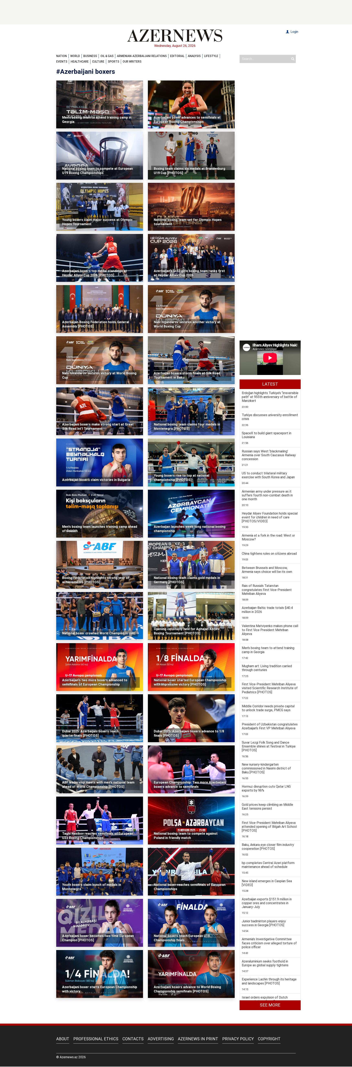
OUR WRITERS (132, 61)
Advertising (161, 1038)
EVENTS (61, 61)
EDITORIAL (177, 56)
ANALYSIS (194, 56)
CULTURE (98, 61)
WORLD (75, 56)
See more (270, 1005)
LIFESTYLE (211, 56)
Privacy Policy (238, 1038)
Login (294, 32)
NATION (61, 56)
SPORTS (113, 61)
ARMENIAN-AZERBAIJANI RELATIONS (142, 56)
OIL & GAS (106, 56)
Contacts (133, 1038)
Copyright (269, 1038)
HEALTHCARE (80, 61)
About (62, 1038)
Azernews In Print (198, 1038)
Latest (270, 384)
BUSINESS (90, 56)
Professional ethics (95, 1038)
